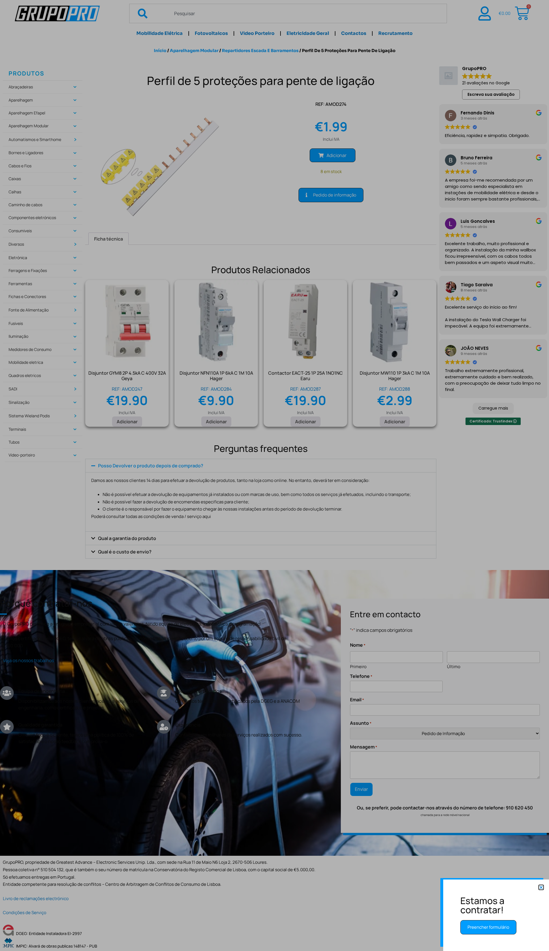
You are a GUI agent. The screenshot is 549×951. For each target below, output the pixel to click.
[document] (274, 475)
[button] (541, 887)
